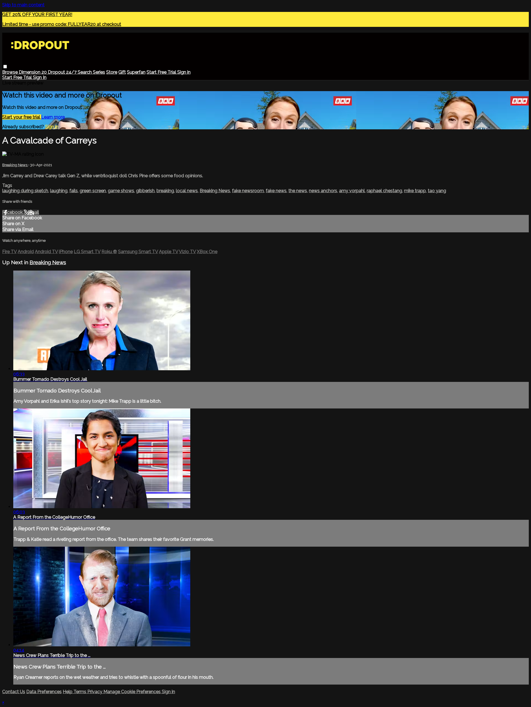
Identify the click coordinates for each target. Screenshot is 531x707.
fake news (276, 190)
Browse (10, 72)
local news (187, 190)
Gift (122, 72)
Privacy (95, 691)
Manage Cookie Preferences (132, 691)
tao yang (437, 190)
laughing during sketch (25, 190)
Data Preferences (44, 691)
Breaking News (15, 165)
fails (73, 190)
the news (297, 190)
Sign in (184, 72)
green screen (93, 190)
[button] (5, 66)
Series (99, 72)
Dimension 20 (33, 72)
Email (33, 212)
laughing (58, 190)
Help (68, 691)
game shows (121, 190)
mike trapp (415, 190)
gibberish (145, 190)
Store (111, 72)
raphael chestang (384, 190)
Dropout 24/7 (63, 72)
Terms (80, 691)
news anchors (323, 190)
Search (85, 72)
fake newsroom (248, 190)
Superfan (136, 72)
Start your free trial (21, 117)
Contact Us (13, 691)
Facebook (13, 212)
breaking (165, 190)
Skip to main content (23, 4)
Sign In (39, 77)
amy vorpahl (352, 190)
